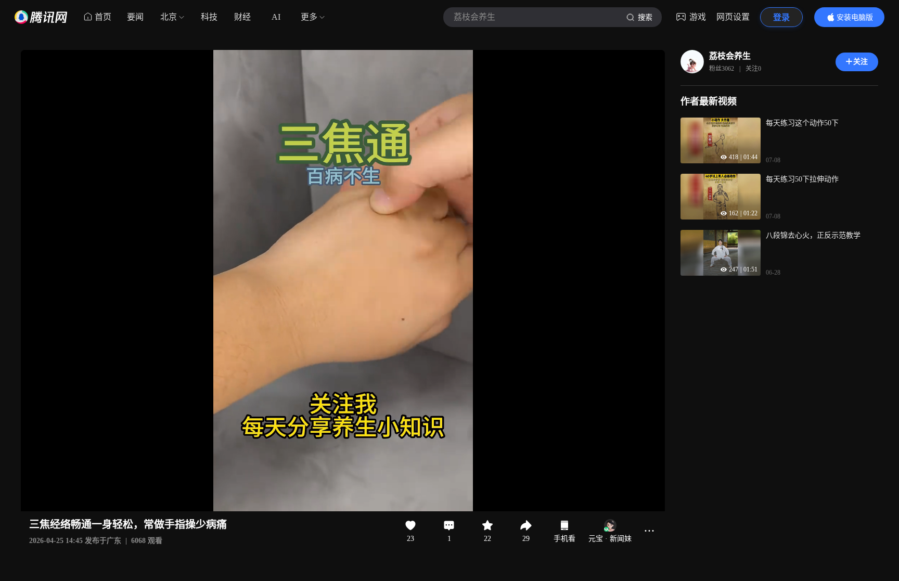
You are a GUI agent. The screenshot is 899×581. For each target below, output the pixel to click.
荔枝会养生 (730, 55)
